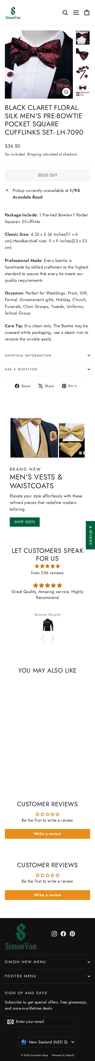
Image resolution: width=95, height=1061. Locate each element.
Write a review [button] (47, 834)
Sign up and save (26, 992)
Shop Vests (24, 521)
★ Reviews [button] (90, 535)
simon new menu (25, 962)
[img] (47, 566)
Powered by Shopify (63, 1055)
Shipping (34, 154)
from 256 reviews (47, 573)
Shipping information (28, 355)
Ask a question (21, 369)
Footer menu (21, 976)
